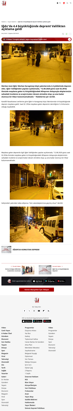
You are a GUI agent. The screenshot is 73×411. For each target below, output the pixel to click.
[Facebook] (24, 311)
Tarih (3, 368)
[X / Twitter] (29, 311)
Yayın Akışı (29, 397)
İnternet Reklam (31, 377)
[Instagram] (34, 311)
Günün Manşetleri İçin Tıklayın (36, 290)
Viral (3, 356)
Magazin (4, 353)
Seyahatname (30, 350)
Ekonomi (4, 339)
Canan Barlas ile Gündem (34, 342)
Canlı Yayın (5, 330)
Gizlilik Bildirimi (31, 399)
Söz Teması (29, 359)
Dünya (4, 348)
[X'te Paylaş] (63, 34)
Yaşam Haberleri (12, 22)
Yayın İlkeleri (30, 405)
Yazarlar (4, 373)
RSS (26, 379)
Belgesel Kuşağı (31, 353)
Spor (3, 350)
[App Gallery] (61, 281)
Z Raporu (28, 370)
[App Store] (37, 281)
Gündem (4, 336)
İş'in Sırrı (28, 365)
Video (3, 328)
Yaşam (4, 345)
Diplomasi (29, 356)
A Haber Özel (6, 333)
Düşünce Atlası (30, 330)
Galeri (3, 377)
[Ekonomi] (51, 3)
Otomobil (5, 362)
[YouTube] (39, 311)
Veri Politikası (30, 388)
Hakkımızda (29, 402)
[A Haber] (3, 3)
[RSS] (48, 311)
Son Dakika (5, 342)
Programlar (29, 328)
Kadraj (27, 336)
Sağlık (3, 370)
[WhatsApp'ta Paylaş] (66, 34)
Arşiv (27, 394)
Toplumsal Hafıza (31, 339)
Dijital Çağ (29, 368)
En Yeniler (5, 379)
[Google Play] (50, 281)
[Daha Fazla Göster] (70, 34)
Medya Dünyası (30, 362)
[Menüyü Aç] (70, 3)
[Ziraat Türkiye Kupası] (64, 3)
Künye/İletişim (31, 385)
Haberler (3, 22)
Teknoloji (5, 359)
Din (2, 365)
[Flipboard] (43, 311)
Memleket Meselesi (32, 348)
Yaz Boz (28, 333)
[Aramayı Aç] (67, 3)
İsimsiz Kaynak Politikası (35, 408)
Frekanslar (29, 391)
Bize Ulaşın (29, 382)
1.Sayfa (27, 373)
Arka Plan (28, 345)
